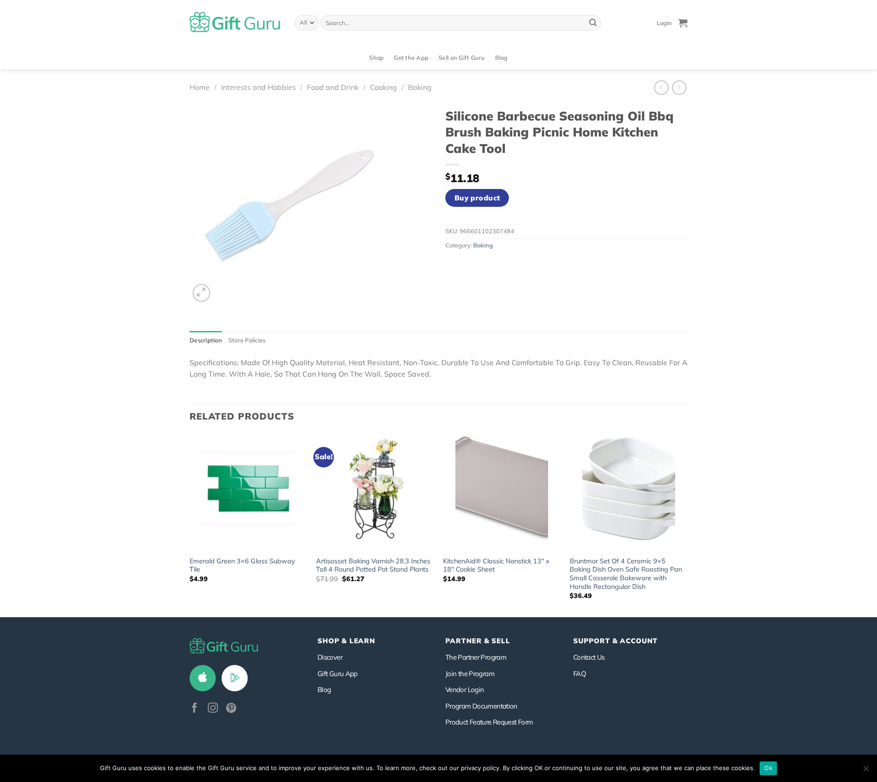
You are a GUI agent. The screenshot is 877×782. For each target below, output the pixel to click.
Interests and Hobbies (258, 87)
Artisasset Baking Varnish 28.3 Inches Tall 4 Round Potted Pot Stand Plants (373, 565)
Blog (501, 57)
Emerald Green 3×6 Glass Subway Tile (242, 565)
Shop (376, 57)
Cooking (383, 87)
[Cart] (682, 23)
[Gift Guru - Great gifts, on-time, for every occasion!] (235, 23)
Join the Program (469, 673)
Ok (768, 768)
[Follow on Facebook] (195, 708)
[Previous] (190, 524)
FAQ (579, 673)
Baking (420, 87)
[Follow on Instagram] (213, 708)
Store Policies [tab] (247, 340)
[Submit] (593, 23)
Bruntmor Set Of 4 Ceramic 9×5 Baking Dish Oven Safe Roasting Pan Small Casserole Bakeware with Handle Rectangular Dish (626, 574)
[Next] (687, 524)
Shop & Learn (346, 640)
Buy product (477, 197)
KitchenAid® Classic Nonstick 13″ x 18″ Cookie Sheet (496, 565)
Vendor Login (464, 689)
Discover (329, 657)
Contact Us (589, 657)
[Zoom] (202, 293)
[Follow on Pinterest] (231, 708)
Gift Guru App (337, 673)
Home (200, 87)
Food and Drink (333, 87)
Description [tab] (206, 340)
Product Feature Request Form (489, 722)
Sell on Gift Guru (461, 57)
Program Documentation (481, 706)
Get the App (411, 57)
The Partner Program (475, 657)
